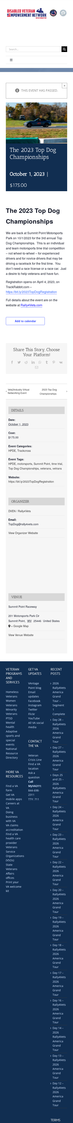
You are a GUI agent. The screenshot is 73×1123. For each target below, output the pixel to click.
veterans (45, 468)
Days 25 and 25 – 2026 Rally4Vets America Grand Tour (59, 788)
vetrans (57, 468)
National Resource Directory (12, 753)
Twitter (32, 709)
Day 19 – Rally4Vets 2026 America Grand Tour (59, 928)
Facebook (34, 701)
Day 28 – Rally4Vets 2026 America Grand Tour (59, 730)
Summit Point (42, 464)
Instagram (34, 705)
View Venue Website (20, 635)
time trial (57, 464)
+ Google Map (20, 626)
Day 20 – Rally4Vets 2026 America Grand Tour (59, 901)
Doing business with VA (12, 816)
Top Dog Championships (23, 468)
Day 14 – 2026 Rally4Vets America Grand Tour (59, 1039)
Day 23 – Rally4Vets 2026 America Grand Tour (59, 845)
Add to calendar (25, 321)
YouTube (34, 718)
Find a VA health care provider (13, 838)
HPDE (12, 451)
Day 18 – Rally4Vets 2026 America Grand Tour (59, 956)
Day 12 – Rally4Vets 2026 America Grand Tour (59, 1094)
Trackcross (24, 451)
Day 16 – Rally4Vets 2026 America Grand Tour (59, 1011)
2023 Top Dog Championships (48, 391)
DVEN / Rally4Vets (19, 511)
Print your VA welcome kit (13, 886)
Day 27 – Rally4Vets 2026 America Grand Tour (59, 758)
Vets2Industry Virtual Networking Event (18, 391)
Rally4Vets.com (31, 305)
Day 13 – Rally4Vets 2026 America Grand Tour (59, 1066)
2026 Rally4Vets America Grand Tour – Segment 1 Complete (59, 698)
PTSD (9, 718)
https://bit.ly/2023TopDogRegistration (31, 291)
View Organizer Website (23, 533)
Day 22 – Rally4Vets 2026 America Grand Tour (59, 873)
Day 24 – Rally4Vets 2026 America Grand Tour (59, 818)
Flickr (31, 714)
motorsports (24, 464)
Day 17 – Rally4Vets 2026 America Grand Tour (59, 984)
